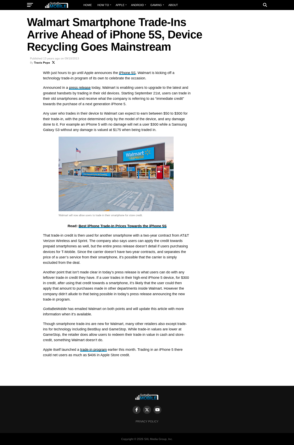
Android (137, 5)
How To (103, 5)
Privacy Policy (147, 421)
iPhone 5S (127, 73)
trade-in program (93, 350)
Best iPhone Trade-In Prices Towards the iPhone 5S (123, 226)
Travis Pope (42, 62)
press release (80, 88)
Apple (120, 5)
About (173, 5)
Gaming (156, 5)
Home (87, 5)
